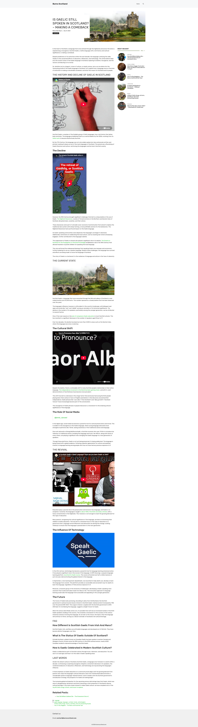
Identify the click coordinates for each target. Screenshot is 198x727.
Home (138, 4)
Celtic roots (56, 138)
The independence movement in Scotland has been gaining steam (79, 390)
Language (55, 33)
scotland (71, 702)
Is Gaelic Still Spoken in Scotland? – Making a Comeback (133, 87)
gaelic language (58, 702)
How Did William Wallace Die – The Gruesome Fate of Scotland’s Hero (135, 58)
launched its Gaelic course (72, 575)
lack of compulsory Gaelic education (83, 316)
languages (65, 702)
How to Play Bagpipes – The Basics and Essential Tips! (68, 705)
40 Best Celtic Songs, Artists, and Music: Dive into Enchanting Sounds (72, 703)
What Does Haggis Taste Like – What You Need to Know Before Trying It (136, 67)
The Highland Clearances (64, 219)
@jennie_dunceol (61, 418)
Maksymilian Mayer (57, 30)
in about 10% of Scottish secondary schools (93, 511)
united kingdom (82, 702)
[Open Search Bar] (143, 4)
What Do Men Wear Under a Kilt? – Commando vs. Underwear (136, 106)
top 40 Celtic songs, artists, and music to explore (68, 687)
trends (75, 702)
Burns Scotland (60, 4)
